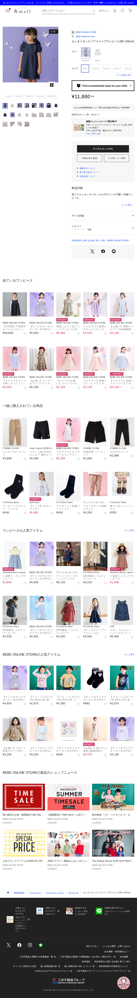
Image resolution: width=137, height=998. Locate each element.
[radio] (85, 54)
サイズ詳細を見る (124, 75)
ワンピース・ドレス (55, 892)
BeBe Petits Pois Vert (85, 36)
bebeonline (19, 892)
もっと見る (127, 205)
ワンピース (73, 892)
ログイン (104, 11)
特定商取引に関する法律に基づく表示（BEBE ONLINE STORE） (101, 240)
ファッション (35, 892)
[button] (30, 60)
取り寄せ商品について (89, 172)
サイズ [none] (75, 68)
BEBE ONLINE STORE (86, 32)
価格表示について (87, 168)
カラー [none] (75, 51)
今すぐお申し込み (93, 134)
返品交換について (87, 176)
